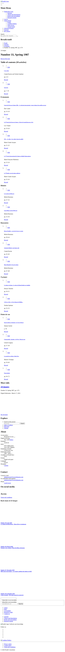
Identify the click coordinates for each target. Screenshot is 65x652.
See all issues (4, 414)
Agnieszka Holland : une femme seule (11, 247)
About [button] (6, 20)
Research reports (11, 17)
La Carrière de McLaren (9, 193)
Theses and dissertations (13, 14)
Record (6, 80)
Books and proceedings (13, 16)
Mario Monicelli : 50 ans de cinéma (11, 264)
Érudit (9, 22)
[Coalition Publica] (6, 640)
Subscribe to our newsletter (9, 602)
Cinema (6, 465)
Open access (10, 25)
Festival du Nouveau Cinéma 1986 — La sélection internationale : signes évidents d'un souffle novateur (25, 105)
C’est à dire (6, 70)
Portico (11, 439)
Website (6, 428)
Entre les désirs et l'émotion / (14, 322)
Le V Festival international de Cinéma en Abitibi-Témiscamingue (17, 156)
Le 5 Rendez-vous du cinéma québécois (12, 173)
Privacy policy (8, 644)
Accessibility (7, 610)
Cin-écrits (6, 87)
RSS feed (6, 426)
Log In (6, 19)
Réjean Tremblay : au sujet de (13, 231)
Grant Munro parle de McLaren (10, 210)
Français (6, 29)
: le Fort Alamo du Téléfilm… (13, 302)
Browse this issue (5, 58)
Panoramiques (7, 373)
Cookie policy (8, 645)
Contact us (7, 614)
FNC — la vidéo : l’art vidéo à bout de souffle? (13, 139)
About (9, 20)
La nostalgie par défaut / (11, 356)
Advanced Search (9, 28)
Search (2, 34)
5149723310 (7, 483)
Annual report (11, 26)
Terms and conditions (6, 497)
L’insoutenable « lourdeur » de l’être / (14, 339)
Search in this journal (9, 422)
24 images (6, 46)
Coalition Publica (12, 23)
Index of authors (8, 425)
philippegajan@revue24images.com (13, 477)
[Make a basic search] (1, 3)
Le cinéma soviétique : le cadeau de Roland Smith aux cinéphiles (17, 285)
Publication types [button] (8, 11)
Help (5, 609)
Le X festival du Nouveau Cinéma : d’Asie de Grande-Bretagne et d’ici (18, 122)
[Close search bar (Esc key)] (3, 3)
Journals (9, 13)
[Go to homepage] (5, 1)
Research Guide (8, 612)
